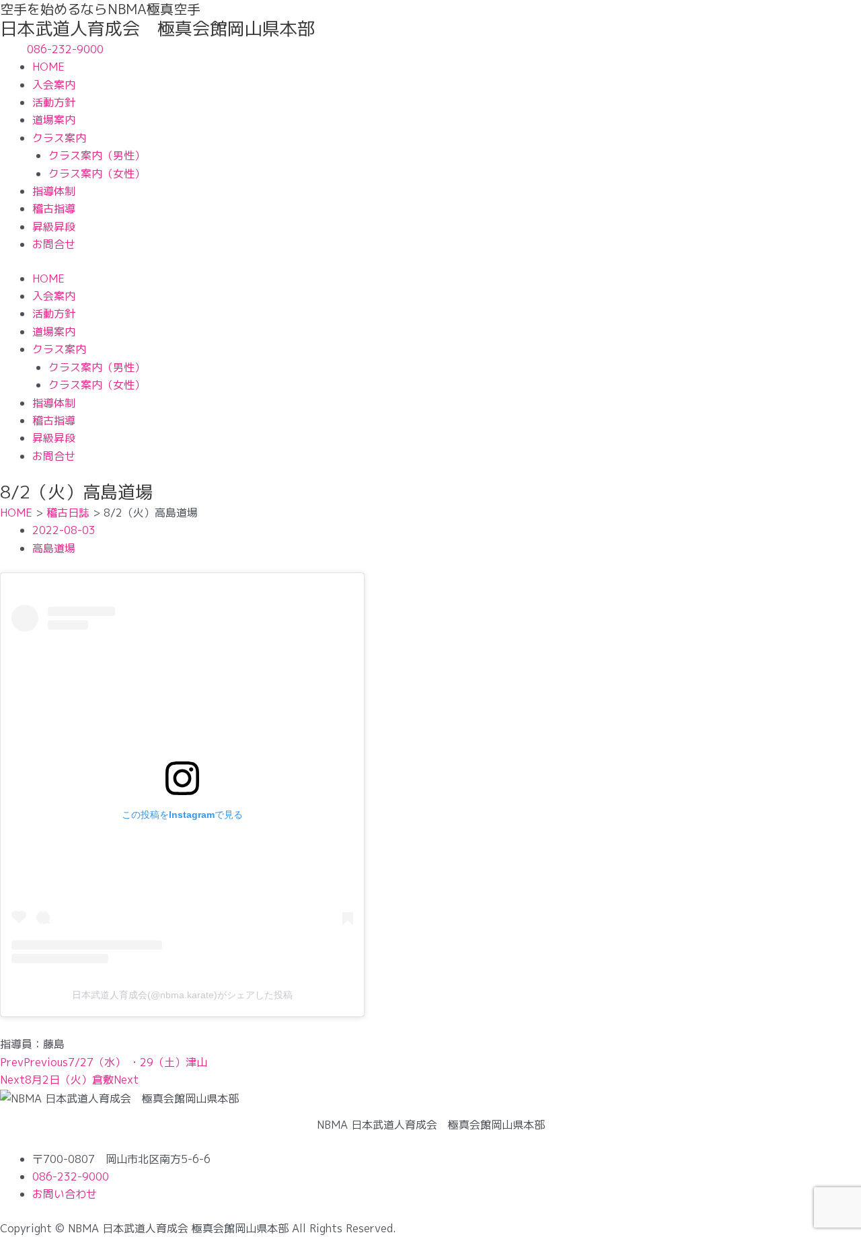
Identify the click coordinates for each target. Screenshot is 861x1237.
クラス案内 (59, 137)
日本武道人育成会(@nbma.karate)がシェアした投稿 (182, 994)
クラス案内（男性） (96, 155)
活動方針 (53, 102)
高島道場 (53, 548)
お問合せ (53, 244)
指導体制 (53, 191)
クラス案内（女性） (96, 173)
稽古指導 (53, 208)
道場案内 (53, 119)
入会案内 (53, 84)
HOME (48, 66)
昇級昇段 (53, 226)
